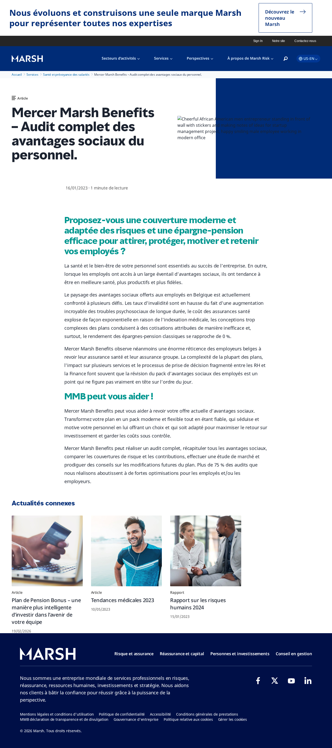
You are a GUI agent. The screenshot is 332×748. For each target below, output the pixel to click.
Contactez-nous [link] (305, 41)
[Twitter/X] (274, 680)
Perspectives (198, 58)
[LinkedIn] (308, 680)
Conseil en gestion (294, 654)
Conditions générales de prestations (207, 714)
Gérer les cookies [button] (232, 719)
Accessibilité (160, 714)
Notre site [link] (278, 41)
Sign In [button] (258, 41)
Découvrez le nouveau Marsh (279, 18)
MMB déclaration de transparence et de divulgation (64, 719)
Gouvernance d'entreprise (136, 719)
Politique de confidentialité (122, 714)
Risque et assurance (134, 654)
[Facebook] (258, 680)
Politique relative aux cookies (188, 719)
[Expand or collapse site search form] (285, 59)
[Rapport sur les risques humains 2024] (205, 551)
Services (161, 58)
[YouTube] (291, 680)
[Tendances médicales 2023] (126, 551)
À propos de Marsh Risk (248, 58)
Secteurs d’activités (119, 58)
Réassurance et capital (182, 654)
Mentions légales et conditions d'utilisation (57, 714)
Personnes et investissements (239, 654)
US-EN (308, 58)
